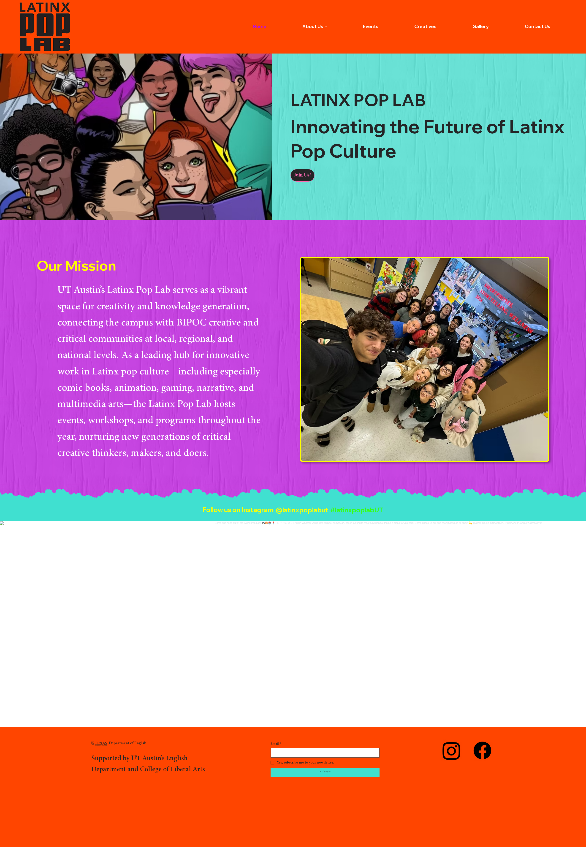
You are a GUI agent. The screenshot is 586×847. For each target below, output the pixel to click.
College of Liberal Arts (172, 769)
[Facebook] (482, 750)
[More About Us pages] (326, 26)
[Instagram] (451, 750)
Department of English (127, 743)
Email (276, 744)
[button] (302, 175)
